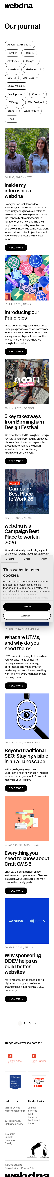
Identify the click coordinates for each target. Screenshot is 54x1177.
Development (16, 94)
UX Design (14, 102)
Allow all (27, 606)
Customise (25, 616)
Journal (32, 1107)
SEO (11, 77)
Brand (12, 110)
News (12, 52)
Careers (32, 1123)
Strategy (13, 61)
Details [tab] (27, 558)
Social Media (16, 86)
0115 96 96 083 (12, 1107)
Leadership (31, 110)
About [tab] (44, 558)
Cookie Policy (11, 1168)
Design (31, 61)
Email (11, 119)
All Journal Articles (19, 44)
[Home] (19, 5)
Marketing (33, 69)
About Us (33, 1117)
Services (32, 1110)
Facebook (10, 1140)
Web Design (36, 102)
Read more (16, 247)
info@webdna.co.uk (15, 1110)
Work (30, 1114)
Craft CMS (30, 77)
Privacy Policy (28, 1168)
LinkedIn (9, 1137)
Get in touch (34, 1120)
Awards (13, 69)
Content (38, 94)
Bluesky (8, 1143)
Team (29, 52)
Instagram (10, 1134)
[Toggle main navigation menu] (47, 5)
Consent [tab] (10, 558)
